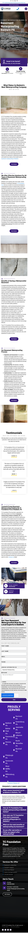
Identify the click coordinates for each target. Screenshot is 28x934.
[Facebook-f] (10, 0)
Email (3, 656)
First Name (5, 646)
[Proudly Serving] (20, 68)
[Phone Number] (6, 586)
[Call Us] (7, 69)
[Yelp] (5, 930)
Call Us (7, 72)
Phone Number (13, 585)
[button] (26, 9)
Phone (3, 662)
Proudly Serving (20, 71)
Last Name (4, 651)
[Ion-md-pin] (17, 0)
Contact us (11, 557)
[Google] (8, 930)
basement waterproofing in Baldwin (9, 158)
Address (11, 590)
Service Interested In (9, 667)
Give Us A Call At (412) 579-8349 (11, 63)
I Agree (3, 681)
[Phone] (4, 883)
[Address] (6, 591)
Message (4, 672)
